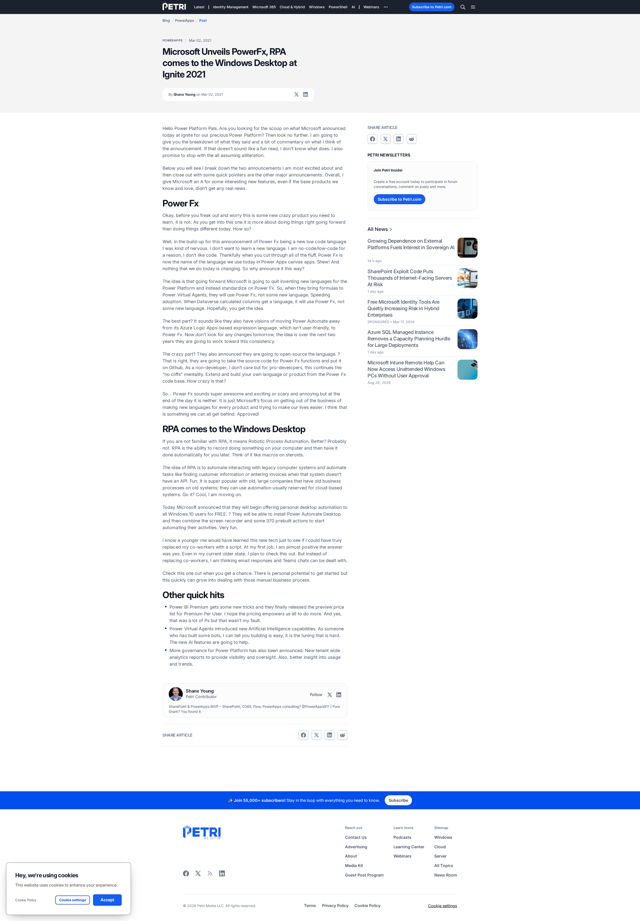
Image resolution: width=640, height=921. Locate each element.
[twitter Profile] (296, 94)
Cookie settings (442, 905)
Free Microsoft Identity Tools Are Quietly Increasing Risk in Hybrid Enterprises (404, 308)
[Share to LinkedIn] (222, 875)
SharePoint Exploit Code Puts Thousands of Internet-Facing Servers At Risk (410, 277)
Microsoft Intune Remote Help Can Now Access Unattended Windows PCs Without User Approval (406, 369)
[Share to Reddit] (343, 735)
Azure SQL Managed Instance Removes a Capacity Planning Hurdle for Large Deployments (409, 338)
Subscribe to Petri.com (432, 7)
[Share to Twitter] (317, 735)
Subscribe (398, 800)
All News (378, 229)
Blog (166, 20)
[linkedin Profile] (305, 94)
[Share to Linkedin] (329, 735)
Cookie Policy (25, 900)
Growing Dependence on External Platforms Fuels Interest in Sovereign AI (411, 244)
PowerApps (184, 20)
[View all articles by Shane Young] (176, 694)
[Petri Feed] (210, 875)
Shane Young (195, 94)
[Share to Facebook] (303, 735)
